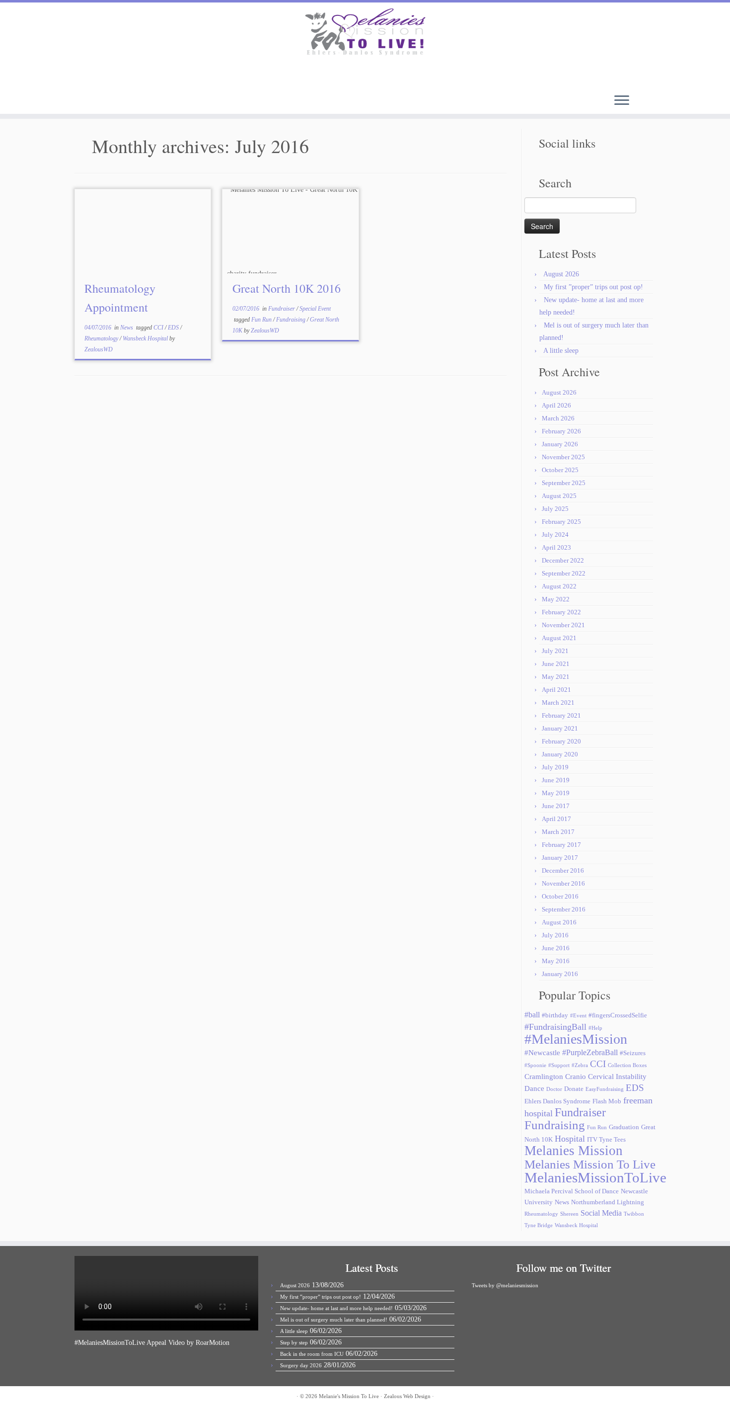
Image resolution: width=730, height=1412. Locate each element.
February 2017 (561, 844)
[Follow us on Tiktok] (190, 76)
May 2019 (556, 793)
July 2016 (555, 935)
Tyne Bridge (538, 1225)
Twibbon (634, 1214)
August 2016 (559, 922)
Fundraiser (282, 308)
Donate (574, 1088)
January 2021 (560, 728)
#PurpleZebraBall (590, 1052)
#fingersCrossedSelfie (617, 1015)
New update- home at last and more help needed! (336, 1308)
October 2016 (560, 896)
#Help (595, 1028)
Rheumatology (102, 338)
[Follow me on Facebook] (150, 76)
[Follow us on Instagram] (177, 76)
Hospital (570, 1139)
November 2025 (563, 457)
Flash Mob (606, 1101)
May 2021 (556, 676)
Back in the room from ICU (312, 1354)
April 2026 (556, 405)
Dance (534, 1088)
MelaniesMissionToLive (595, 1177)
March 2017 (558, 831)
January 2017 (560, 857)
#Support (559, 1065)
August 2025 (559, 495)
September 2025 (563, 483)
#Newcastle (542, 1053)
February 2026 (561, 431)
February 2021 (561, 715)
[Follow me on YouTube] (163, 76)
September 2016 (563, 909)
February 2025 (561, 521)
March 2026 (558, 418)
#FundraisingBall (555, 1027)
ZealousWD (98, 349)
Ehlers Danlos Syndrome (557, 1101)
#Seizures (633, 1053)
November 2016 (563, 883)
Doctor (554, 1089)
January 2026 (560, 444)
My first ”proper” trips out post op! (593, 287)
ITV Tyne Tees (606, 1139)
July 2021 (555, 651)
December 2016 (563, 870)
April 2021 (556, 689)
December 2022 (563, 560)
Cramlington (543, 1076)
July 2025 (555, 508)
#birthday (555, 1015)
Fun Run (262, 319)
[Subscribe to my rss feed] (110, 76)
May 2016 (556, 961)
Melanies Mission (573, 1150)
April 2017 (556, 819)
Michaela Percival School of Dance (571, 1191)
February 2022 (561, 612)
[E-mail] (123, 76)
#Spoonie (535, 1065)
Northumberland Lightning (607, 1202)
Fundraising (291, 319)
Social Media (601, 1213)
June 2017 (556, 806)
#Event (578, 1015)
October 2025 (560, 470)
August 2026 (561, 274)
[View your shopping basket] (622, 71)
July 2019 (555, 767)
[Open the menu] (621, 100)
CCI (159, 327)
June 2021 (556, 663)
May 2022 (556, 599)
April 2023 (556, 547)
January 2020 (560, 754)
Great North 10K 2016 (286, 288)
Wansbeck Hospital (146, 338)
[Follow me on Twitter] (137, 76)
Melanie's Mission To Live (349, 1396)
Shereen (569, 1214)
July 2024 (555, 534)
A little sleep (561, 350)
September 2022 (563, 573)
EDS (174, 327)
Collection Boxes (627, 1065)
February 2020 (561, 741)
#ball (532, 1014)
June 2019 (556, 780)
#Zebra (580, 1065)
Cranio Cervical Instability (606, 1076)
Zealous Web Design (407, 1396)
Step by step (294, 1342)
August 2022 (559, 586)
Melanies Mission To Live (590, 1164)
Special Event (315, 308)
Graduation (624, 1127)
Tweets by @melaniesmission (505, 1285)
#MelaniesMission (575, 1039)
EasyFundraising (604, 1089)
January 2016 (560, 974)
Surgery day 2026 (301, 1365)
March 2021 (558, 702)
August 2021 (559, 638)
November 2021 (563, 625)
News (127, 327)
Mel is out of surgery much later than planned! (333, 1320)
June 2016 (556, 948)
